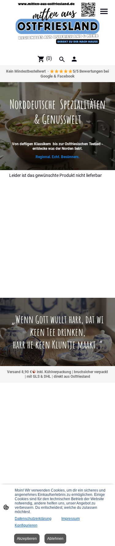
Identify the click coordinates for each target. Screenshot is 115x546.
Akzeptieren (27, 538)
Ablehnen (55, 538)
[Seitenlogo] (57, 26)
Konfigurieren (26, 525)
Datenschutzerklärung (33, 518)
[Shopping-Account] (74, 59)
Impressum (70, 518)
